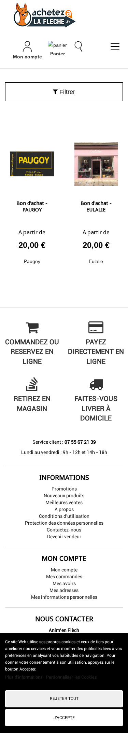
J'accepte (64, 717)
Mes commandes (64, 576)
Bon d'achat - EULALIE (96, 206)
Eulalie (96, 261)
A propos (64, 509)
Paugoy (32, 261)
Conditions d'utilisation (64, 516)
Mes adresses (64, 590)
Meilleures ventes (64, 502)
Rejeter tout (64, 698)
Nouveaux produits (64, 495)
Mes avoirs (64, 583)
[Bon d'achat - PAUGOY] (32, 161)
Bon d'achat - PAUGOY (31, 206)
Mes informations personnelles (64, 597)
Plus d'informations (24, 677)
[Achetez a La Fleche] (64, 15)
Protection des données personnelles (64, 523)
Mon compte (64, 569)
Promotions (64, 489)
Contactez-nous (64, 530)
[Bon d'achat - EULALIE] (96, 161)
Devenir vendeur (64, 536)
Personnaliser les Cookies (71, 677)
